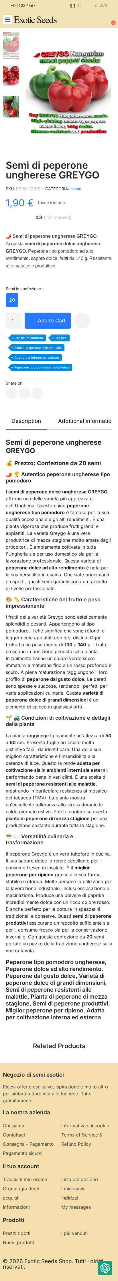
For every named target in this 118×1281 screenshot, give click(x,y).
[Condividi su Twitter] (24, 393)
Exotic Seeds (35, 19)
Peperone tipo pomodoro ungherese (41, 367)
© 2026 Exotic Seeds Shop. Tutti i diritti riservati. (53, 1264)
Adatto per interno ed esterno (36, 358)
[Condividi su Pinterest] (37, 393)
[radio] (12, 300)
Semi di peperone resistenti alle (38, 348)
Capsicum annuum (28, 338)
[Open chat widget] (105, 1268)
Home (75, 188)
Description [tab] (26, 421)
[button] (7, 19)
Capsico (60, 338)
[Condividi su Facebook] (11, 393)
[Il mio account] (92, 20)
